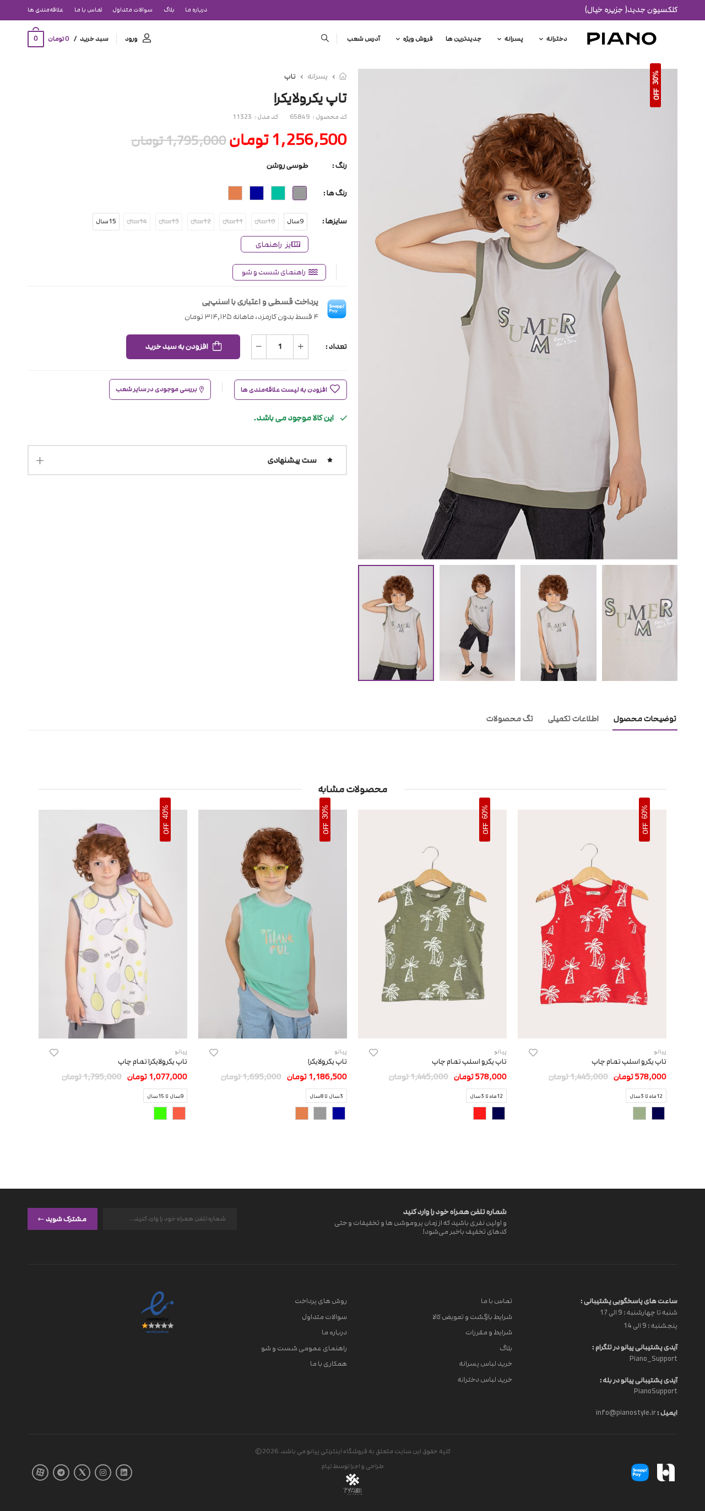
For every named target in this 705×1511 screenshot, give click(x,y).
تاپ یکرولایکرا (327, 1061)
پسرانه (514, 38)
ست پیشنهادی (292, 460)
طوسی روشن (287, 165)
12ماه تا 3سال (646, 1097)
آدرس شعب (363, 38)
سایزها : (334, 221)
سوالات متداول (132, 10)
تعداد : (336, 346)
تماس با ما (88, 10)
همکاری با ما (328, 1364)
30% (656, 77)
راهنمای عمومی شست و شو (304, 1348)
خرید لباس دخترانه (485, 1379)
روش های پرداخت (321, 1301)
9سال (295, 221)
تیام (327, 1466)
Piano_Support (653, 1358)
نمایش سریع (592, 1024)
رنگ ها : (335, 193)
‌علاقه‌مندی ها (45, 10)
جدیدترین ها (463, 38)
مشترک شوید (66, 1218)
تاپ (290, 76)
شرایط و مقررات (488, 1332)
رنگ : (339, 165)
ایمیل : (666, 1412)
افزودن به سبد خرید (176, 346)
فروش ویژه (418, 38)
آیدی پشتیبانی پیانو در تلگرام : (634, 1347)
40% (165, 812)
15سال (106, 221)
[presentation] (658, 974)
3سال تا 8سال (326, 1097)
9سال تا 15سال (165, 1097)
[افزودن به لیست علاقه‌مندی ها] (533, 1052)
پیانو (500, 1051)
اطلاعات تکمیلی (573, 718)
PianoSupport (655, 1391)
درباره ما (196, 10)
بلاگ (169, 10)
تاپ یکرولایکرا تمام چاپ (152, 1061)
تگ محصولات (509, 718)
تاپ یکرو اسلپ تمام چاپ (629, 1061)
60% (645, 812)
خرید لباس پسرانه (485, 1364)
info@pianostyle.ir (626, 1412)
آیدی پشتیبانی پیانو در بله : (638, 1379)
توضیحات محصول (645, 718)
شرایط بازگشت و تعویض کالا (472, 1316)
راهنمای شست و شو (274, 272)
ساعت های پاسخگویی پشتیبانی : (629, 1301)
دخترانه (556, 38)
